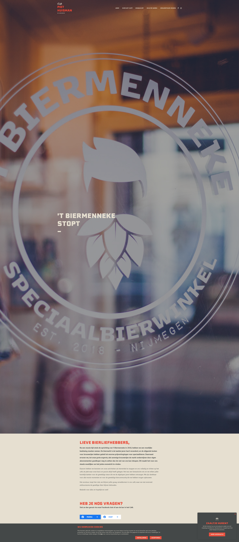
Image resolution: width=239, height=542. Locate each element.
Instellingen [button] (141, 538)
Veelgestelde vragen (168, 8)
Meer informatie (217, 534)
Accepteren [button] (155, 538)
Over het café (127, 8)
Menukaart (139, 8)
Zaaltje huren (152, 8)
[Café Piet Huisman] (64, 8)
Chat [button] (111, 517)
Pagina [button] (89, 517)
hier (101, 534)
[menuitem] (117, 8)
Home (117, 8)
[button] (178, 8)
